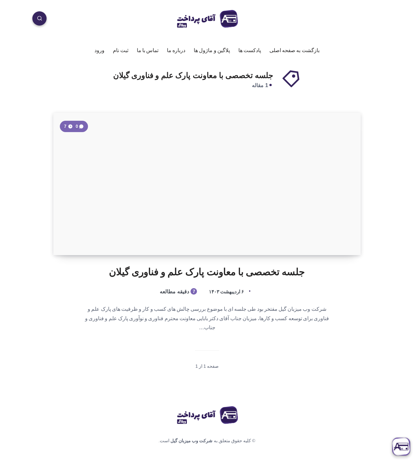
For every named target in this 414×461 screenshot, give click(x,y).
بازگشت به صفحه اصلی (294, 50)
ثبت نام (120, 50)
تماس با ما (147, 50)
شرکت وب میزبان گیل (191, 440)
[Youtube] (333, 20)
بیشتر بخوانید (74, 236)
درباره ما (176, 50)
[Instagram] (348, 20)
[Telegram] (318, 20)
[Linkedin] (363, 20)
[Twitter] (378, 20)
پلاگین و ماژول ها (212, 50)
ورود (99, 50)
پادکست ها (249, 50)
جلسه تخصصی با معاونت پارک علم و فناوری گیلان (207, 271)
